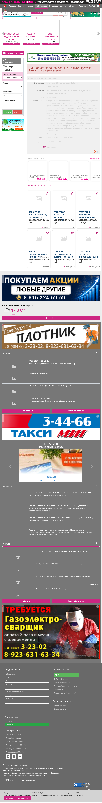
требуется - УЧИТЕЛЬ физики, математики (38, 215)
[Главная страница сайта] (18, 1)
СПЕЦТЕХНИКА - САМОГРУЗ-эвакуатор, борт (54, 563)
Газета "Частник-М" (13, 734)
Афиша (63, 6)
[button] (9, 465)
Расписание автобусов (15, 691)
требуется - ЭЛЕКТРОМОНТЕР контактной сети (63, 254)
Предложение (9, 100)
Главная (12, 6)
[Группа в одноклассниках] (8, 756)
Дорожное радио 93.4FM (16, 745)
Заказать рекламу (61, 709)
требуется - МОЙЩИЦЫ (39, 361)
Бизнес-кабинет (60, 705)
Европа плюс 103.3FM (15, 752)
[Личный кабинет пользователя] (98, 6)
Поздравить (58, 689)
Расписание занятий (14, 687)
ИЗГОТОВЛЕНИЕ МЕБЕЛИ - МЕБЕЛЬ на (52, 576)
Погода (9, 694)
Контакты (9, 698)
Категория (7, 91)
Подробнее (51, 318)
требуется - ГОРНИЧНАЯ (39, 398)
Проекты (82, 6)
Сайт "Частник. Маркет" (15, 741)
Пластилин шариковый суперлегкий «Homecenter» (79, 177)
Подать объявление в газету (65, 686)
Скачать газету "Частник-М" (65, 693)
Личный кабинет (62, 679)
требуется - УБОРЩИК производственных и (88, 255)
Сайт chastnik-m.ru (13, 738)
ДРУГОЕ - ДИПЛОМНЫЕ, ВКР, (48, 588)
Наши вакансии (12, 701)
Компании (53, 6)
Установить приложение (67, 674)
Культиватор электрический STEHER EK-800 (56, 177)
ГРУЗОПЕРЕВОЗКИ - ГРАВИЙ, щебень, (52, 551)
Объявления (42, 6)
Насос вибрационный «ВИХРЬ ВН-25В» (37, 176)
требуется (52, 86)
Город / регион (9, 74)
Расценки (10, 721)
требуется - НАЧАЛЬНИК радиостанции (86, 215)
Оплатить (10, 724)
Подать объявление (14, 53)
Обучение (72, 6)
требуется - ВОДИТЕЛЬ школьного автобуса (60, 216)
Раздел (6, 83)
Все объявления (26, 410)
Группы (21, 6)
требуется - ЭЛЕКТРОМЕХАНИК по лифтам (38, 254)
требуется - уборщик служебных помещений (50, 386)
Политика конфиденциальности (15, 765)
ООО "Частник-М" (28, 780)
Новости (30, 6)
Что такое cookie (23, 798)
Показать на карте (69, 137)
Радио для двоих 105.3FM (16, 748)
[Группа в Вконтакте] (19, 756)
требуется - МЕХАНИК (38, 373)
